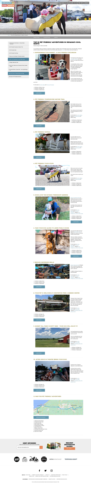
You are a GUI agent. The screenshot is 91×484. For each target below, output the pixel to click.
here (63, 49)
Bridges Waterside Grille (75, 265)
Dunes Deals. (77, 309)
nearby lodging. (79, 115)
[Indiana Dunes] (24, 459)
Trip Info (80, 3)
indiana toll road (52, 479)
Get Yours (69, 448)
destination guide (77, 116)
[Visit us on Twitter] (45, 471)
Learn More (38, 93)
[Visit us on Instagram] (52, 471)
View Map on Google (40, 417)
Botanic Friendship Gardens (75, 197)
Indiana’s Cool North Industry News (41, 476)
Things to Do (64, 3)
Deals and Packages (50, 84)
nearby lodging (42, 84)
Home (9, 35)
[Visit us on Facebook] (39, 471)
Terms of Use (31, 476)
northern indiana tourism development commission (37, 479)
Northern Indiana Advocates (55, 476)
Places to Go (73, 3)
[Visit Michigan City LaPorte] (34, 459)
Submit (41, 447)
